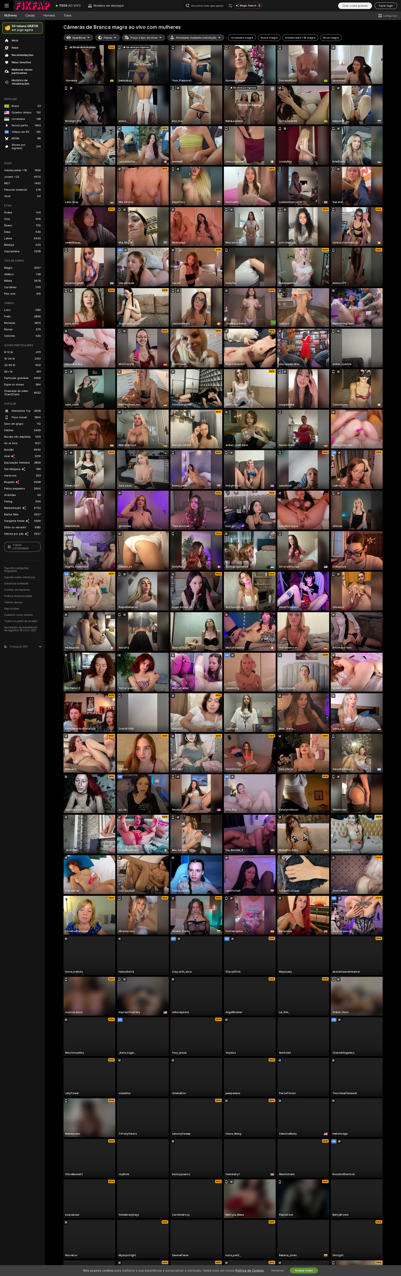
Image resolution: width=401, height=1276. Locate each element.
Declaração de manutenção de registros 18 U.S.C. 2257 (20, 629)
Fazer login (386, 5)
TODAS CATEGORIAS (21, 547)
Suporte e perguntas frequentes (16, 570)
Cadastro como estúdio (18, 614)
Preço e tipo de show (144, 37)
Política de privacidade (18, 596)
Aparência (78, 37)
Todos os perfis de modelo (20, 621)
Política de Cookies (249, 1270)
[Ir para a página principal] (32, 5)
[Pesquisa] (230, 6)
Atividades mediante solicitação (196, 37)
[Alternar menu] (6, 5)
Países (108, 37)
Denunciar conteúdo (16, 583)
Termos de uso (13, 602)
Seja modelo (11, 608)
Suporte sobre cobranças (19, 577)
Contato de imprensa (17, 589)
